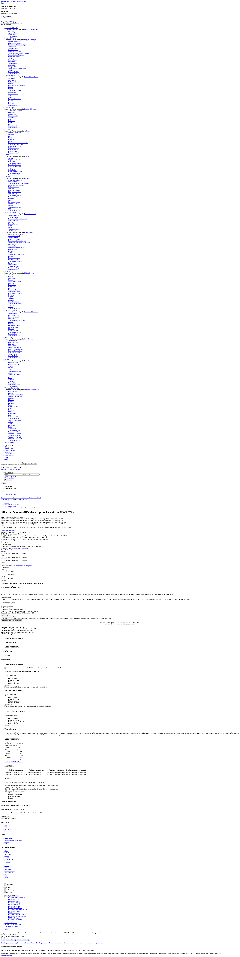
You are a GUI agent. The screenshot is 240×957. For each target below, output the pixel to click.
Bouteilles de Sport (14, 364)
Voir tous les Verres (14, 384)
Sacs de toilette (12, 354)
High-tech (7, 176)
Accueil (6, 503)
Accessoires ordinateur (15, 180)
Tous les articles (9, 442)
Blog (6, 457)
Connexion (8, 480)
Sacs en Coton (12, 60)
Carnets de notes (13, 116)
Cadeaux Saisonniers (14, 132)
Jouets (10, 97)
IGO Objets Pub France (11, 896)
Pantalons (11, 410)
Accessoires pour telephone (16, 185)
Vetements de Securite (14, 433)
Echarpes (11, 401)
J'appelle (24, 499)
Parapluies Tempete (14, 258)
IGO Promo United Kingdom (17, 916)
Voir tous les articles (14, 36)
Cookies (6, 928)
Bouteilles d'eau (13, 362)
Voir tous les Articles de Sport (17, 241)
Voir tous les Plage (13, 268)
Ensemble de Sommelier (15, 293)
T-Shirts (10, 422)
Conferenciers (12, 117)
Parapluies (11, 256)
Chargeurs (11, 188)
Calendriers (11, 34)
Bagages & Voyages (10, 38)
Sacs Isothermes (13, 50)
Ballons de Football (14, 239)
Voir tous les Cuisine (14, 291)
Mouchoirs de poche (14, 352)
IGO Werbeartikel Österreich (16, 897)
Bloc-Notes (11, 112)
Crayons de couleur (14, 160)
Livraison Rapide (9, 450)
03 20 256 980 (5, 499)
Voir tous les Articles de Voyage (17, 45)
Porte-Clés (11, 104)
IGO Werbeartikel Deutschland (17, 909)
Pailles (10, 288)
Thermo (10, 376)
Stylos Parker (12, 170)
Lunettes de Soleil (13, 406)
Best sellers (8, 452)
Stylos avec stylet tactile (15, 171)
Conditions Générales (10, 923)
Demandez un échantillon (8, 617)
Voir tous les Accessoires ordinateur (18, 183)
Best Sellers (27, 498)
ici (220, 953)
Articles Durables (9, 448)
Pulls (9, 415)
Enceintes (11, 198)
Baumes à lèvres (13, 342)
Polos (10, 411)
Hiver (10, 138)
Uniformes (11, 425)
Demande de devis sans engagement (12, 620)
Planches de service (14, 315)
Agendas (11, 31)
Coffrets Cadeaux (13, 148)
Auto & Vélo (12, 244)
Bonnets (10, 393)
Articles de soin (12, 340)
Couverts (11, 283)
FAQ (6, 459)
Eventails (11, 403)
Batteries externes (13, 187)
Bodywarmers (12, 391)
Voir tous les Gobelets (14, 371)
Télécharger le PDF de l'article (13, 762)
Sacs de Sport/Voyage (14, 56)
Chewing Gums (13, 327)
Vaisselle (7, 359)
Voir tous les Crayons (14, 163)
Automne (11, 134)
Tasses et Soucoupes (14, 374)
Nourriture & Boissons (11, 310)
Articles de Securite (14, 215)
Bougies (10, 276)
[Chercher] (19, 464)
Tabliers (10, 307)
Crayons (10, 158)
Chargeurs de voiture (14, 192)
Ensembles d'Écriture (14, 165)
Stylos (10, 168)
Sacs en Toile (12, 65)
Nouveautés (8, 454)
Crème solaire (12, 346)
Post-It (10, 122)
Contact (6, 842)
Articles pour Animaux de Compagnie (19, 242)
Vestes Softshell (13, 428)
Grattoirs (10, 222)
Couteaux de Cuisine (14, 281)
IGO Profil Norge (13, 918)
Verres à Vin (12, 383)
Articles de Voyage (14, 41)
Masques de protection (15, 351)
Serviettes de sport (13, 302)
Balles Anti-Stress (13, 82)
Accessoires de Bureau (15, 110)
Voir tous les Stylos (14, 173)
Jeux (9, 95)
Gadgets (10, 200)
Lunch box (11, 286)
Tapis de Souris (12, 126)
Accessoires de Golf (14, 236)
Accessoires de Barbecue (15, 234)
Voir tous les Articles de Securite (17, 219)
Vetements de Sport (14, 435)
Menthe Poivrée (13, 330)
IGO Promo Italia (13, 899)
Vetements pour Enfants (15, 439)
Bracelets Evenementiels (15, 395)
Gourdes (7, 852)
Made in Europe (9, 455)
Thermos (11, 369)
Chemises (11, 400)
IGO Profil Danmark (14, 906)
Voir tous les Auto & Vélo (16, 247)
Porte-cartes (11, 121)
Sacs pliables (12, 67)
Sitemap (6, 929)
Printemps (11, 139)
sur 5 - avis (10, 1)
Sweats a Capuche (13, 417)
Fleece (10, 405)
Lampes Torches (13, 224)
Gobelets (11, 366)
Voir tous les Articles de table (16, 320)
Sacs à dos (7, 854)
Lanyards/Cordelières (14, 99)
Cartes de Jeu (12, 92)
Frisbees (10, 251)
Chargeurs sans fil (13, 193)
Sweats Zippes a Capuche (16, 420)
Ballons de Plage (13, 249)
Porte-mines (11, 161)
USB (9, 209)
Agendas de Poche (13, 33)
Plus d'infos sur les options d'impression (16, 548)
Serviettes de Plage (13, 266)
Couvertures (11, 278)
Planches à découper (14, 290)
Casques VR (12, 205)
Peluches (11, 100)
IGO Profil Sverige (14, 904)
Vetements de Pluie (14, 432)
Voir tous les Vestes (14, 430)
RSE (5, 827)
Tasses (10, 373)
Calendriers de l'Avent (14, 146)
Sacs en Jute (11, 61)
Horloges (11, 295)
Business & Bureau (10, 107)
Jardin (10, 253)
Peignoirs (11, 300)
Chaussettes (11, 398)
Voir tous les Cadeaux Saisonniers (18, 143)
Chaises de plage (13, 264)
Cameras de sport (13, 203)
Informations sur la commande (13, 840)
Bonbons (11, 324)
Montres (10, 408)
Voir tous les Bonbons (14, 332)
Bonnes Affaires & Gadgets (16, 85)
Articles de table (13, 313)
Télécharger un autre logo (8, 530)
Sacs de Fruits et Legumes (16, 55)
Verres (10, 378)
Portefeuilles (12, 413)
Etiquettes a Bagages (14, 43)
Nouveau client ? (9, 478)
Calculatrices (12, 114)
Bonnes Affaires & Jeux (11, 75)
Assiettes (11, 275)
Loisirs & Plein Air (10, 231)
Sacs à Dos (11, 70)
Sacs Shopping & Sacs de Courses (18, 53)
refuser (3, 955)
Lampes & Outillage (10, 212)
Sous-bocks (11, 318)
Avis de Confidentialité (11, 926)
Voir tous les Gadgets (14, 207)
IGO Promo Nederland (15, 919)
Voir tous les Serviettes (15, 303)
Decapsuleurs (12, 285)
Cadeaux (7, 129)
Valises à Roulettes (13, 72)
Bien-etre (11, 344)
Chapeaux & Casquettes (15, 396)
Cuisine (10, 280)
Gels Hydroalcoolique (14, 347)
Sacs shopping (8, 872)
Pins (9, 102)
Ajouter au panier (6, 615)
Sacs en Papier (12, 63)
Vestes (10, 427)
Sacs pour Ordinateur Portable (17, 68)
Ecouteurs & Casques (14, 197)
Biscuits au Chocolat (14, 325)
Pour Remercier (13, 151)
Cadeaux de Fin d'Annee (15, 144)
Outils (10, 227)
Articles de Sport (13, 237)
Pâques (10, 141)
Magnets (10, 296)
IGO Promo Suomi (14, 913)
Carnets (6, 856)
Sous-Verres (11, 305)
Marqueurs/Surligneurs (15, 166)
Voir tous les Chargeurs (15, 195)
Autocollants (12, 80)
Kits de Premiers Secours (15, 349)
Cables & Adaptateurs (14, 190)
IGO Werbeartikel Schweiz (16, 914)
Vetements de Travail (14, 437)
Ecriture (6, 154)
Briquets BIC (12, 89)
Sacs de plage (12, 58)
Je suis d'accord (9, 955)
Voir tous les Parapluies (15, 261)
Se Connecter (9, 472)
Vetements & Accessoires (11, 388)
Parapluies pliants (13, 259)
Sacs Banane (12, 46)
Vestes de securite (13, 217)
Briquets (10, 87)
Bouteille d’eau (12, 334)
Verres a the (11, 379)
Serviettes (11, 298)
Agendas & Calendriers (11, 28)
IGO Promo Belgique (14, 903)
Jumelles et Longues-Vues (16, 254)
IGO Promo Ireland (14, 911)
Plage (10, 263)
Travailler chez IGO (10, 829)
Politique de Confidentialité (12, 924)
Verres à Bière (12, 381)
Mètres (10, 225)
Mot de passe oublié (10, 476)
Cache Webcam (13, 182)
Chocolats (11, 329)
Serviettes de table (13, 317)
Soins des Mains (13, 356)
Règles (10, 124)
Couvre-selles (12, 246)
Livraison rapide (13, 149)
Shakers (10, 368)
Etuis (9, 119)
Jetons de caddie (13, 94)
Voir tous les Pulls (13, 418)
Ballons (10, 83)
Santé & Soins (8, 337)
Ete (9, 136)
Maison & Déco (9, 271)
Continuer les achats (10, 495)
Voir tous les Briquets (14, 90)
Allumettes (11, 78)
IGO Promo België (14, 901)
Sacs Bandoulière (13, 48)
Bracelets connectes (14, 202)
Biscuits (10, 322)
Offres (6, 447)
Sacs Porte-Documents (15, 51)
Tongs (10, 423)
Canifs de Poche (13, 220)
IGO (5, 826)
